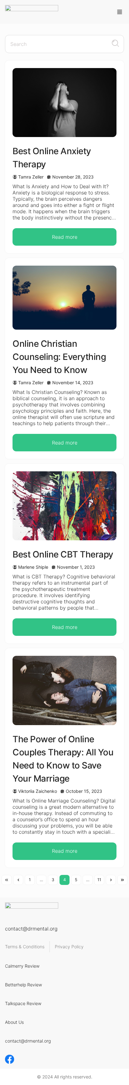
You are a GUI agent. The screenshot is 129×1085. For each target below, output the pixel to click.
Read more (64, 237)
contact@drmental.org (31, 928)
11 (99, 879)
